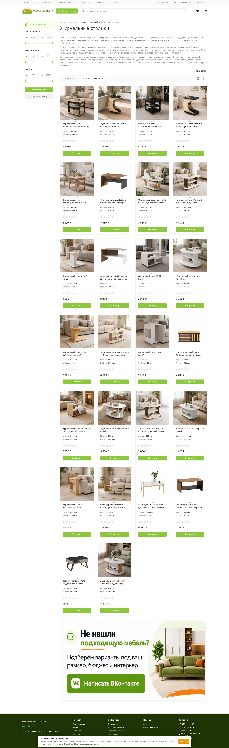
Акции (146, 724)
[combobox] (134, 11)
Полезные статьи (150, 727)
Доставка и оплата (116, 727)
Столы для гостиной (89, 22)
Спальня (76, 734)
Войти (192, 3)
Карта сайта (53, 731)
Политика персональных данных (34, 731)
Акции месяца (79, 724)
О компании (27, 3)
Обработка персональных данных (86, 744)
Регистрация (201, 3)
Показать (36, 90)
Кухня (75, 727)
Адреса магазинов (101, 3)
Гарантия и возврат (66, 3)
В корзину (77, 153)
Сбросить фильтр (39, 96)
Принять (184, 741)
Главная (63, 22)
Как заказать (83, 3)
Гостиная (73, 22)
